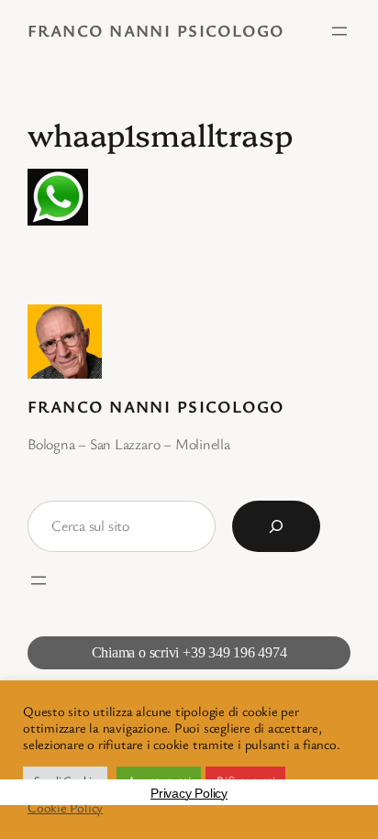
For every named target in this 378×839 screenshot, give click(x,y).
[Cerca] (276, 526)
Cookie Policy (65, 808)
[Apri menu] (339, 31)
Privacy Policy (189, 793)
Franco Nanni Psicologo (156, 30)
